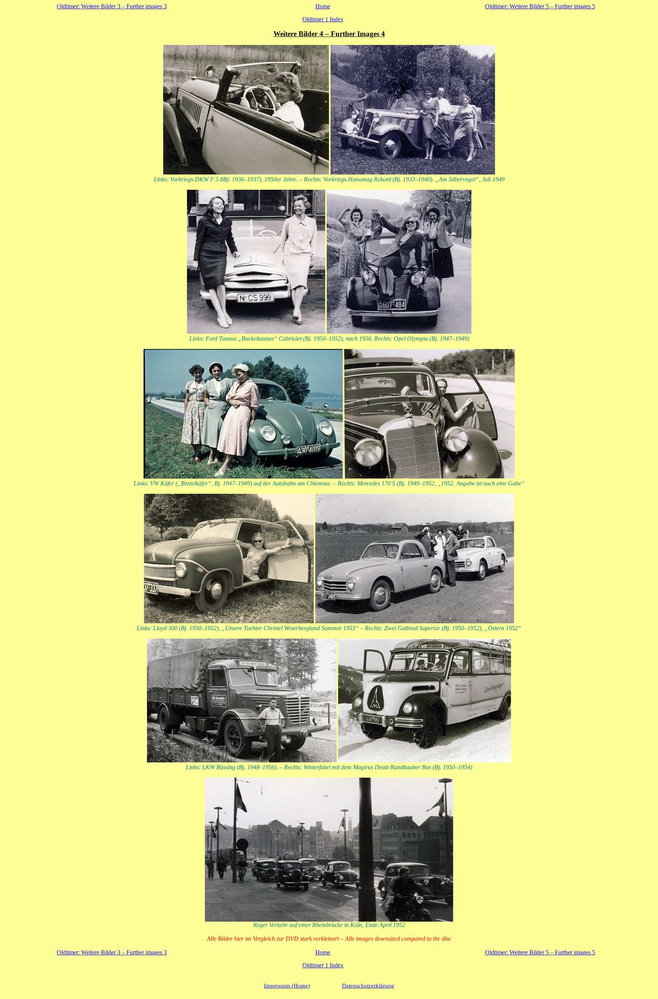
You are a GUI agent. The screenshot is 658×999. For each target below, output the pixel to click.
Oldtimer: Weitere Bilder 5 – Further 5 (540, 6)
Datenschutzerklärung (368, 986)
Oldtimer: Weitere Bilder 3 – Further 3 (112, 6)
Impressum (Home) (287, 986)
